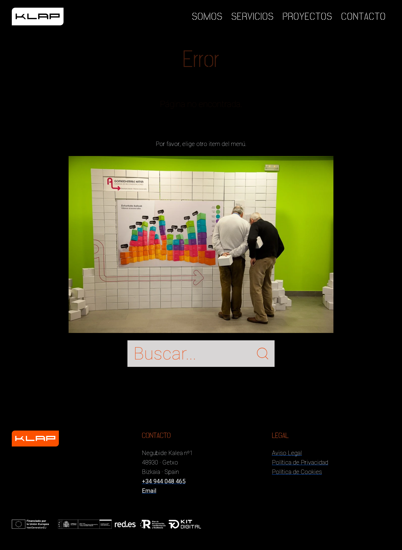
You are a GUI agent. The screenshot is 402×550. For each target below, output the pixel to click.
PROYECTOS (307, 16)
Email (149, 490)
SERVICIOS (252, 16)
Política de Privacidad (300, 462)
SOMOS (207, 16)
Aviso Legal (287, 453)
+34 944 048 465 (163, 481)
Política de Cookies (297, 471)
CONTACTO (363, 16)
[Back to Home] (38, 16)
